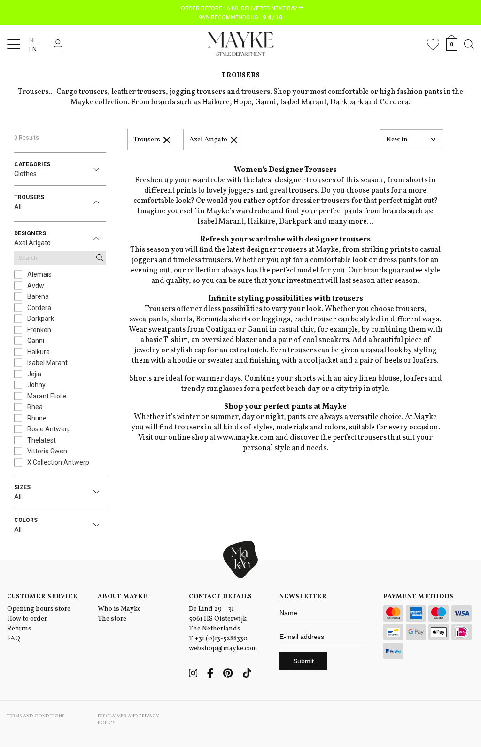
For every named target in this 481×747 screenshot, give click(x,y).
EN (33, 49)
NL (33, 40)
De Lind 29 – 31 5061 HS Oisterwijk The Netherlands (218, 619)
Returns (19, 628)
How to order (27, 619)
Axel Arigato (208, 139)
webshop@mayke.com (223, 648)
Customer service (42, 596)
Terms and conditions (36, 716)
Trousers (146, 139)
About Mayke (123, 596)
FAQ (13, 638)
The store (112, 619)
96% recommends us (241, 17)
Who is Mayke (119, 609)
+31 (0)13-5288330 (221, 638)
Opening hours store (38, 609)
